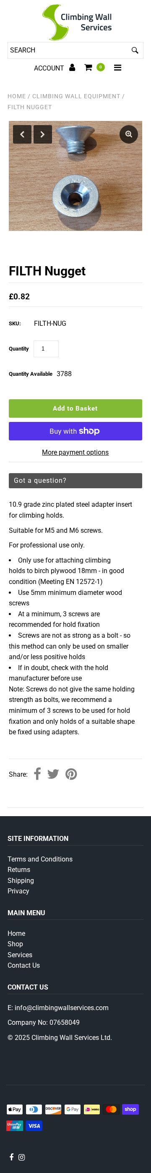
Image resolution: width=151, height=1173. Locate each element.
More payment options (75, 452)
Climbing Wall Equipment (76, 96)
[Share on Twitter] (53, 774)
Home (17, 96)
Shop (15, 944)
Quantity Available (30, 374)
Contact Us (24, 965)
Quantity (19, 349)
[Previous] (22, 134)
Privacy (18, 891)
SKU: (15, 323)
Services (20, 955)
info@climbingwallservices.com (62, 1008)
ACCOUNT (50, 68)
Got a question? (40, 480)
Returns (19, 870)
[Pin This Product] (71, 774)
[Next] (43, 134)
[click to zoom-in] (129, 134)
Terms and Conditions (40, 859)
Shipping (21, 881)
